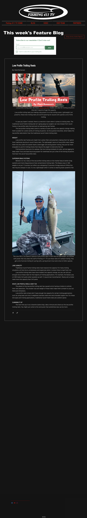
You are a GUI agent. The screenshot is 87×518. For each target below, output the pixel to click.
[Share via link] (17, 313)
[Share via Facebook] (13, 313)
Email (18, 44)
